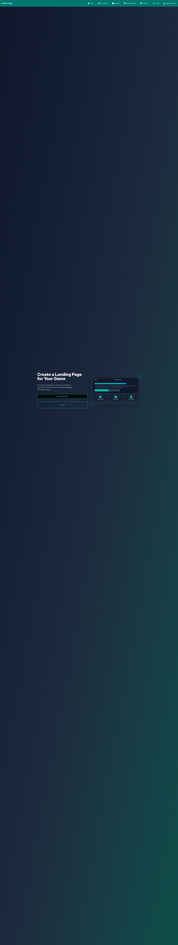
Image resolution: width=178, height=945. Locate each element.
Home (91, 3)
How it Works (104, 3)
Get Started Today (62, 396)
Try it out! (62, 405)
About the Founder (171, 3)
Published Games (131, 3)
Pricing (157, 3)
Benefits (117, 3)
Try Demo (145, 3)
